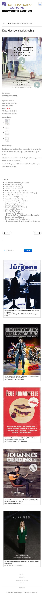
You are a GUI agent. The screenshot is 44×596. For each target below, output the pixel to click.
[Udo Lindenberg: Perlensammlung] (22, 349)
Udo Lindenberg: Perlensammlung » (14, 379)
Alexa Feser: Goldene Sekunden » (14, 565)
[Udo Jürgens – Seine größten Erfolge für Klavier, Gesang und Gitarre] (22, 284)
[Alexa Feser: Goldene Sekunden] (22, 535)
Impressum (22, 574)
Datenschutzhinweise (22, 580)
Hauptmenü (40, 4)
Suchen (27, 250)
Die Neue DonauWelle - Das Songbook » (16, 441)
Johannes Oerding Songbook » (13, 503)
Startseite (9, 23)
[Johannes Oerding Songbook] (22, 473)
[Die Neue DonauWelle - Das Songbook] (22, 412)
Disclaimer (22, 577)
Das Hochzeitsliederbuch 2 (18, 30)
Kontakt (22, 583)
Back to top (22, 587)
